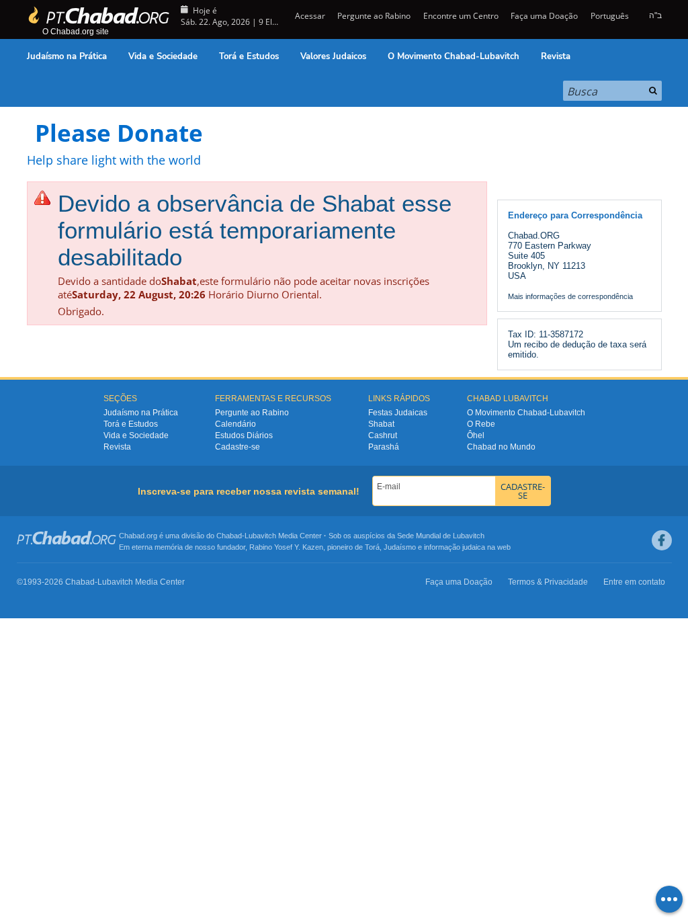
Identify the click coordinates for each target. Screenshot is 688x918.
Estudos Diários (244, 435)
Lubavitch (260, 536)
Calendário (235, 424)
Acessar (309, 16)
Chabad (229, 536)
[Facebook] (662, 540)
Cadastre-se (237, 447)
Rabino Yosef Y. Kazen (286, 547)
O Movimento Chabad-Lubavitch (453, 56)
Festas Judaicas (397, 412)
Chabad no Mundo (501, 447)
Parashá (383, 447)
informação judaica (454, 547)
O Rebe (481, 424)
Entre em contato (634, 582)
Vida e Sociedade (163, 56)
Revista (555, 56)
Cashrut (382, 435)
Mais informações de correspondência (570, 296)
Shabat (381, 424)
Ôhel (475, 435)
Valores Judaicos (333, 56)
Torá (372, 547)
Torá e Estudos (249, 56)
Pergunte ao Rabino (374, 16)
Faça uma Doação (544, 16)
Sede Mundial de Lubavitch (440, 536)
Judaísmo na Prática (67, 56)
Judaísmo (400, 547)
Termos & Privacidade (548, 582)
